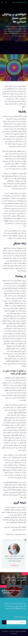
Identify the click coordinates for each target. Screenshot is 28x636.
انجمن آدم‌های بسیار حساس (19, 2)
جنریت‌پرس (14, 633)
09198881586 (17, 608)
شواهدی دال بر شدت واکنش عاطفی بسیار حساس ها (15, 578)
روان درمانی (9, 540)
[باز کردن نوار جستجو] (6, 2)
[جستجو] (4, 622)
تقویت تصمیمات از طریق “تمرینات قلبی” (11, 591)
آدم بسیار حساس (19, 540)
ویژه (4, 540)
